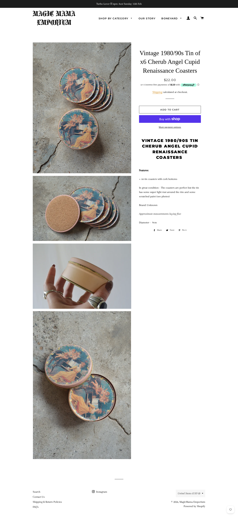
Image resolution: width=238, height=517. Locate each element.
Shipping (157, 92)
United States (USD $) (189, 493)
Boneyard (170, 18)
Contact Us (39, 496)
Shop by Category (114, 18)
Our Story (147, 18)
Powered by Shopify (194, 506)
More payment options (170, 127)
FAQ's (36, 506)
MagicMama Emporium (192, 501)
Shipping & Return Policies (47, 501)
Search (36, 491)
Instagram (101, 491)
